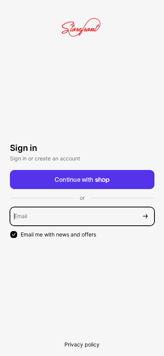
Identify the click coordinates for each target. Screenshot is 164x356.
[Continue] (145, 216)
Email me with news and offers (58, 234)
